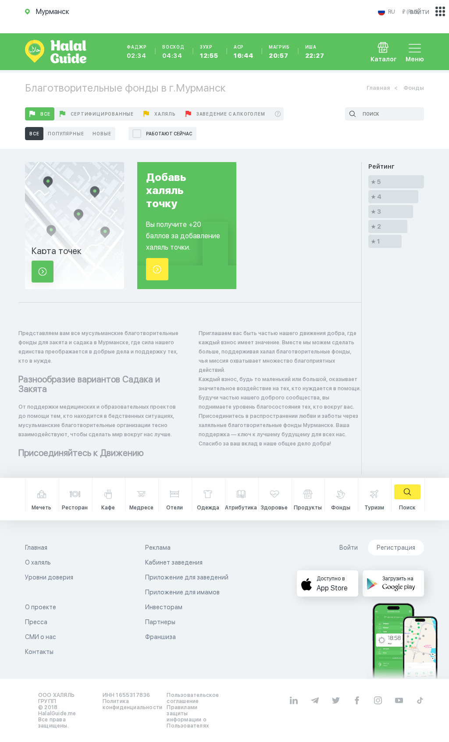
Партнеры (160, 621)
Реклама (158, 547)
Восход (173, 51)
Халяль (165, 114)
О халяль (38, 562)
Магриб (279, 51)
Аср (243, 51)
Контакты (39, 651)
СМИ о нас (40, 636)
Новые (102, 133)
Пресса (36, 621)
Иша (314, 51)
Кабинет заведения (174, 562)
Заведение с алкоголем (230, 114)
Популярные (66, 133)
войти (419, 11)
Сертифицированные (102, 114)
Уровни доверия (49, 577)
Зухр (209, 51)
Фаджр (137, 51)
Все (45, 114)
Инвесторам (163, 607)
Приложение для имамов (182, 592)
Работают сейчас (169, 133)
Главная (378, 88)
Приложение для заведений (186, 577)
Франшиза (160, 636)
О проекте (40, 607)
